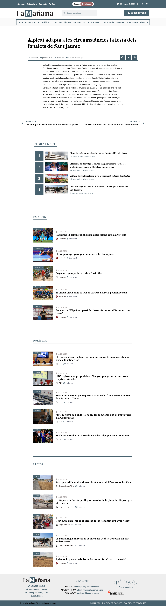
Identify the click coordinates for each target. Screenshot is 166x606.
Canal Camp (132, 22)
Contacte (43, 4)
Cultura (71, 58)
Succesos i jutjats (62, 22)
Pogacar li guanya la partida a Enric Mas (79, 273)
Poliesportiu (39, 248)
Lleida (20, 22)
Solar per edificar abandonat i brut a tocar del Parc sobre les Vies (93, 482)
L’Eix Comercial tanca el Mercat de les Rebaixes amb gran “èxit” (93, 521)
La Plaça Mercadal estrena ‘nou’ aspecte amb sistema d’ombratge (100, 176)
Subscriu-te (32, 4)
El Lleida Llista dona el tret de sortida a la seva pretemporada (91, 292)
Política (45, 22)
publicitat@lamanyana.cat (88, 593)
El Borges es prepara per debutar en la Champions (85, 254)
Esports (95, 22)
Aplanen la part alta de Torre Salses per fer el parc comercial (91, 559)
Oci (84, 22)
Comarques (30, 22)
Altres (142, 22)
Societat (77, 22)
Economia (109, 22)
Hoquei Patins (39, 287)
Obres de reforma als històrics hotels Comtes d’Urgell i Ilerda (98, 153)
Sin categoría (80, 58)
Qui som (21, 4)
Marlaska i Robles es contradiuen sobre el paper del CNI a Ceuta (93, 435)
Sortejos (120, 22)
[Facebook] (116, 582)
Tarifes (52, 4)
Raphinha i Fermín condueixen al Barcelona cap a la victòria (91, 234)
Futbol (37, 229)
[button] (122, 57)
